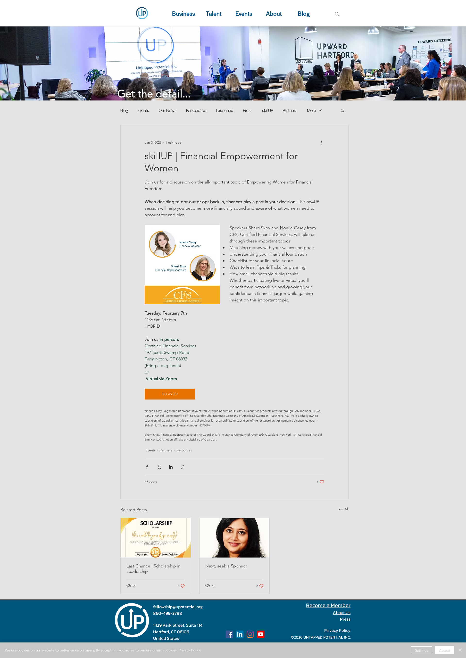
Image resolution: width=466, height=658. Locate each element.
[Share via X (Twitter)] (159, 467)
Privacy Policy (190, 650)
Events (143, 110)
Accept (444, 650)
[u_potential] (250, 634)
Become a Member (328, 605)
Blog (124, 110)
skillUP (267, 110)
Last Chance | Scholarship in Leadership (153, 568)
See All (343, 509)
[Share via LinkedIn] (170, 467)
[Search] (337, 14)
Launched (224, 110)
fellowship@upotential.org (178, 606)
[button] (342, 110)
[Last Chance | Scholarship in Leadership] (156, 538)
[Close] (460, 650)
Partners (290, 110)
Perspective (196, 110)
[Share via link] (182, 467)
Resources (184, 450)
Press (247, 110)
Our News (167, 110)
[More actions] (321, 142)
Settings (421, 650)
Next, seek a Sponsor (226, 566)
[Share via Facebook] (147, 467)
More (311, 110)
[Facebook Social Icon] (229, 634)
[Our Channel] (260, 634)
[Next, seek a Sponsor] (235, 538)
